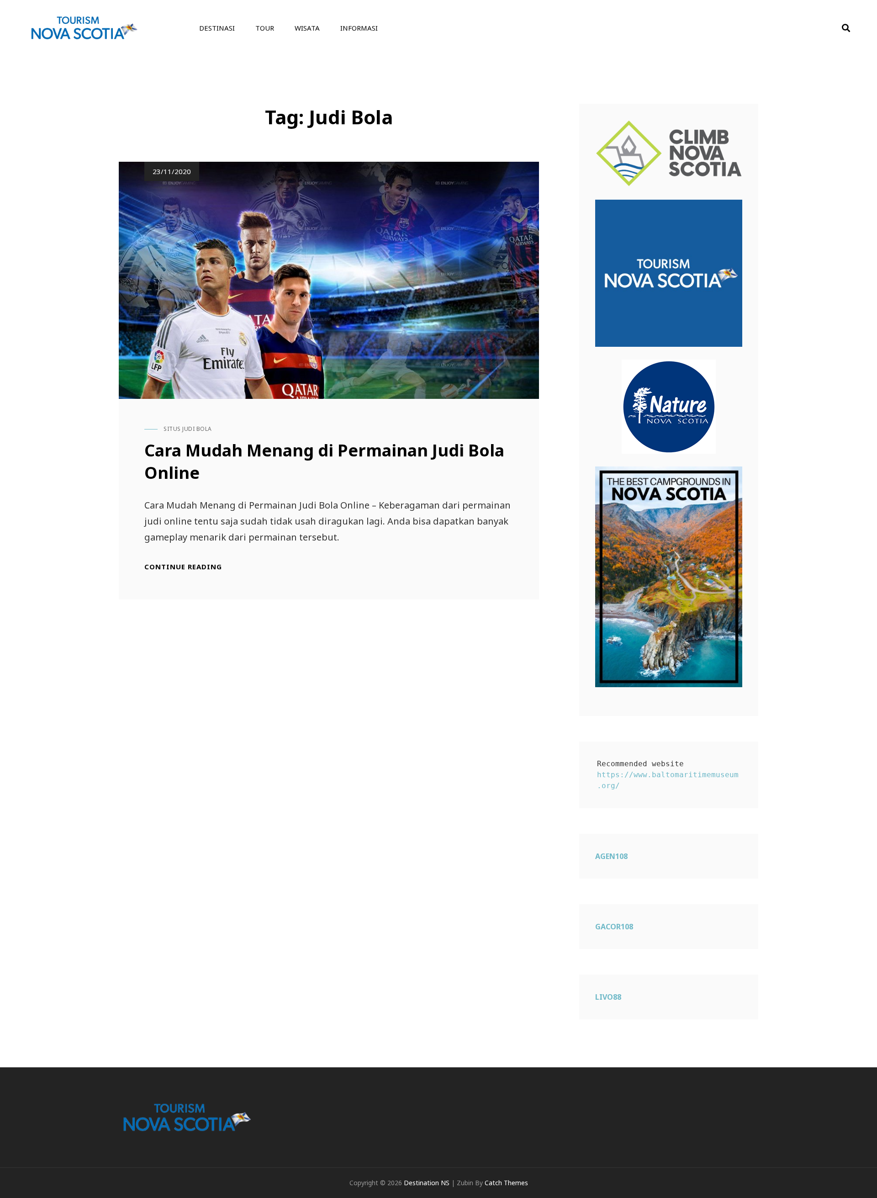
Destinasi (217, 27)
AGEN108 (611, 856)
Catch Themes (506, 1182)
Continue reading (183, 567)
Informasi (359, 27)
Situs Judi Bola (188, 429)
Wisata (307, 27)
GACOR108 (614, 927)
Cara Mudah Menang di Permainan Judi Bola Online (324, 461)
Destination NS (426, 1182)
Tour (264, 27)
